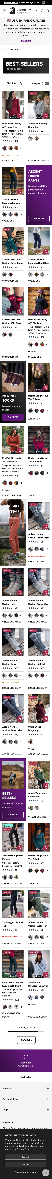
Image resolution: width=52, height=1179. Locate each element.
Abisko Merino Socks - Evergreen (37, 924)
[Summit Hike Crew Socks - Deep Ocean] (13, 241)
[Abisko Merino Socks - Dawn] (13, 642)
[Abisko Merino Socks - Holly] (13, 582)
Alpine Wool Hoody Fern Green (37, 795)
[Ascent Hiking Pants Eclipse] (13, 837)
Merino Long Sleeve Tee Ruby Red (38, 460)
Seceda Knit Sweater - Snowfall (38, 984)
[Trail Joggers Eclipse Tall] (13, 904)
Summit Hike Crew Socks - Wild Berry (11, 321)
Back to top (26, 1077)
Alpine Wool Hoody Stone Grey (37, 125)
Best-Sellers (14, 49)
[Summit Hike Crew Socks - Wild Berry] (13, 301)
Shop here (39, 218)
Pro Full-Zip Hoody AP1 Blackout (37, 321)
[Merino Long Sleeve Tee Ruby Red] (39, 440)
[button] (48, 11)
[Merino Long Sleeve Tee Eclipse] (39, 377)
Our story (32, 2)
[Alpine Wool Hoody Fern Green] (39, 775)
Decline (25, 1164)
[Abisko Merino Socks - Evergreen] (39, 904)
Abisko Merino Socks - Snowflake (12, 728)
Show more (26, 1040)
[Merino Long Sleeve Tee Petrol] (39, 837)
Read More (26, 41)
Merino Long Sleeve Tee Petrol (38, 857)
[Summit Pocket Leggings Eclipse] (13, 181)
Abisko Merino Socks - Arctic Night (38, 536)
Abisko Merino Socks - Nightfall (36, 662)
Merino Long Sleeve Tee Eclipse (38, 397)
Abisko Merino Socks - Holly (9, 602)
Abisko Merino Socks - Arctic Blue (38, 602)
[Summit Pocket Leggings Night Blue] (39, 241)
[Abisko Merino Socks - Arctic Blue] (39, 582)
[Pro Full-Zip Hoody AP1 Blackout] (39, 301)
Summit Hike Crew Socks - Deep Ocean (12, 261)
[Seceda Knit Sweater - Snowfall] (39, 964)
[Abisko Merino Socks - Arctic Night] (39, 516)
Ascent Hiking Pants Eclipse (12, 857)
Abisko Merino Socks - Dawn (9, 662)
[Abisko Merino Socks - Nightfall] (39, 642)
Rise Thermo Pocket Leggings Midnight (12, 984)
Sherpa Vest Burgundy (34, 728)
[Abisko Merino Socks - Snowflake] (13, 708)
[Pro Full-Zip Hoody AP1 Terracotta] (13, 440)
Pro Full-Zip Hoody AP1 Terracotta (11, 460)
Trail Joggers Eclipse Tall (13, 924)
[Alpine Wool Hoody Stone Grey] (39, 105)
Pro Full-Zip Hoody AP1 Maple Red (11, 125)
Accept (25, 1156)
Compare (36, 83)
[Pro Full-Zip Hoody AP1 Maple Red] (13, 105)
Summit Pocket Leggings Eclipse (11, 201)
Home (5, 49)
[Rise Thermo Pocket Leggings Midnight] (13, 964)
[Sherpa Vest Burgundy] (39, 708)
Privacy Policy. (24, 1149)
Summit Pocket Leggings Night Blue (38, 261)
